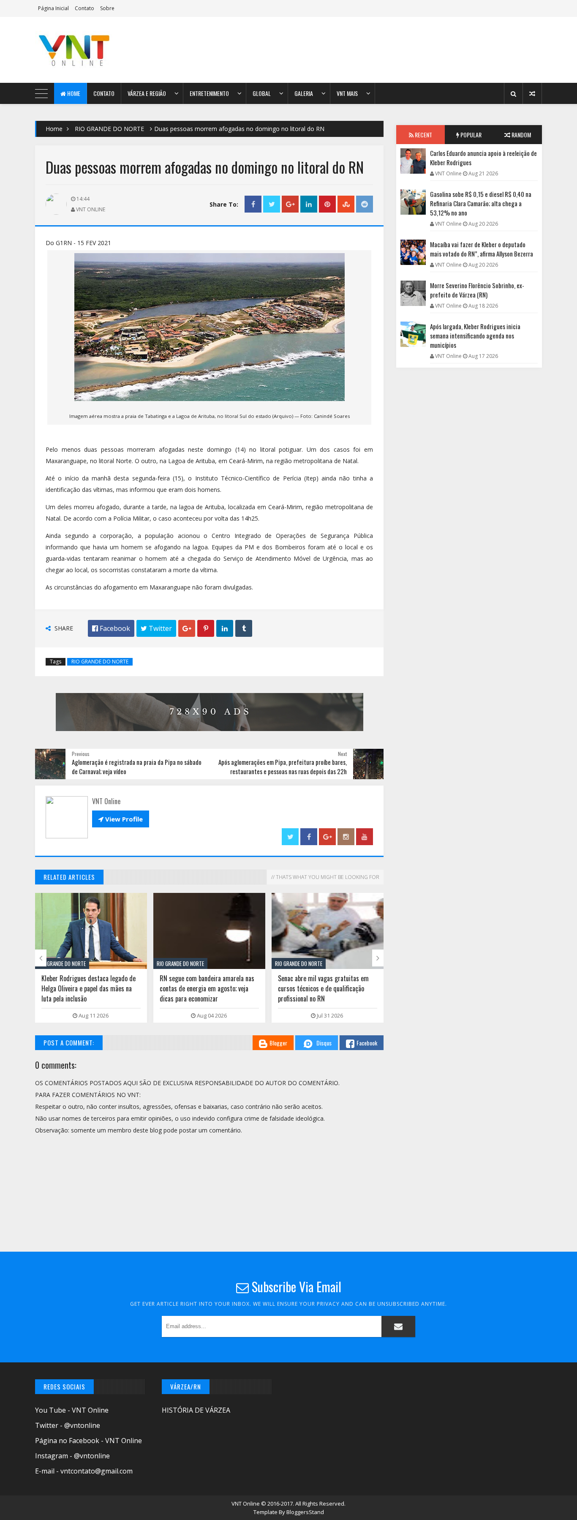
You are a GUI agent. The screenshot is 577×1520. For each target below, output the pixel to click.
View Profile (120, 819)
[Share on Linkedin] (308, 204)
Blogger (278, 1042)
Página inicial (53, 8)
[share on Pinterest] (327, 204)
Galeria (303, 93)
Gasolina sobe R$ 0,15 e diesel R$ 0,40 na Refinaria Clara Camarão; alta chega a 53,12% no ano (480, 203)
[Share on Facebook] (253, 204)
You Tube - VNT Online (72, 1410)
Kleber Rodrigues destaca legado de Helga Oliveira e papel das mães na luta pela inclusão (88, 988)
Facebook (367, 1042)
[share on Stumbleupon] (345, 204)
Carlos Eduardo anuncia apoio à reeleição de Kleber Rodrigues (483, 157)
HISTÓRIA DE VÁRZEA (196, 1410)
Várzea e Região (147, 93)
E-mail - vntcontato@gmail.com (84, 1471)
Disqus (324, 1042)
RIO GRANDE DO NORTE (109, 129)
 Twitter (156, 628)
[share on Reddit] (364, 204)
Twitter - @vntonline (67, 1425)
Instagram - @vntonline (72, 1455)
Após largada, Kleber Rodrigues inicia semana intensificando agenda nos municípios (475, 335)
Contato (84, 8)
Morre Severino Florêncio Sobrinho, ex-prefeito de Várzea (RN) (477, 290)
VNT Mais (347, 93)
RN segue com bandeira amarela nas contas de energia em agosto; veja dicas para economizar (207, 988)
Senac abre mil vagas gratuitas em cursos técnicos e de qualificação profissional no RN (323, 988)
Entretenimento (209, 93)
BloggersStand (305, 1512)
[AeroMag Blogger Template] (109, 50)
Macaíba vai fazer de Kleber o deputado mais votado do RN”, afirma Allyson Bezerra (481, 249)
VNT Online (246, 1503)
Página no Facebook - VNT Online (88, 1440)
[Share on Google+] (290, 204)
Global (262, 93)
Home (73, 93)
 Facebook (111, 628)
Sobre (107, 8)
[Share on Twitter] (271, 204)
